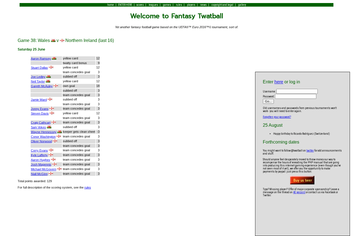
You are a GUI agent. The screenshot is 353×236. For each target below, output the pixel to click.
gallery (242, 4)
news (203, 4)
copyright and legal (222, 4)
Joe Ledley (38, 76)
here (278, 81)
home (110, 4)
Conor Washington (43, 136)
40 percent (299, 192)
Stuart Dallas (39, 67)
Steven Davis (40, 113)
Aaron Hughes (40, 159)
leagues (153, 4)
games (167, 4)
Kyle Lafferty (39, 155)
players (191, 4)
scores (140, 4)
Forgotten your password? (277, 116)
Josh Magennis (41, 164)
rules (179, 4)
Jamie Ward (39, 99)
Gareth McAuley (42, 86)
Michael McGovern (43, 169)
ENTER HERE (125, 4)
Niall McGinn (39, 174)
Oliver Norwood (41, 141)
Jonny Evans (40, 108)
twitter (310, 150)
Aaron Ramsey (41, 58)
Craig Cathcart (40, 122)
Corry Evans (39, 150)
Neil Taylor (38, 81)
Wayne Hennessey (44, 132)
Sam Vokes (38, 127)
